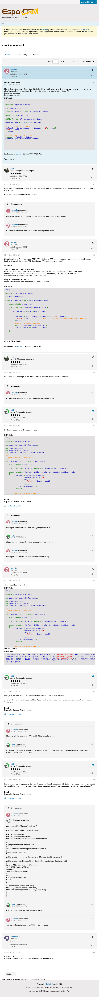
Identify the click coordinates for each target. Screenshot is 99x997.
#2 (94, 184)
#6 (94, 581)
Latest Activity (21, 55)
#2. (91, 210)
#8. (91, 814)
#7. (91, 729)
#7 (94, 692)
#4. (91, 392)
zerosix (19, 154)
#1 (94, 82)
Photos (36, 55)
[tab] (7, 54)
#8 (94, 780)
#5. (91, 521)
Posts (7, 55)
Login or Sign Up (87, 2)
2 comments (16, 204)
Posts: (12, 76)
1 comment (16, 386)
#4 (94, 373)
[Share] (92, 75)
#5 (94, 426)
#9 (94, 952)
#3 (94, 255)
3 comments (16, 515)
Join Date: (14, 74)
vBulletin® (49, 984)
